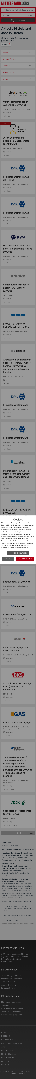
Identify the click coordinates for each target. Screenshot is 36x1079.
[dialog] (18, 539)
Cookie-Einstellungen (18, 553)
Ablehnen (8, 559)
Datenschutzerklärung (22, 548)
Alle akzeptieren (25, 559)
